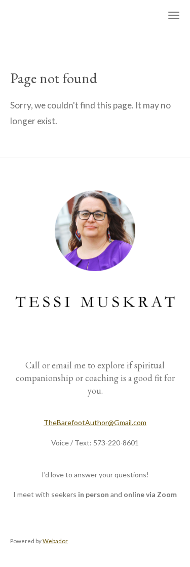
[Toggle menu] (174, 15)
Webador (55, 540)
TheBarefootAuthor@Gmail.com (95, 422)
